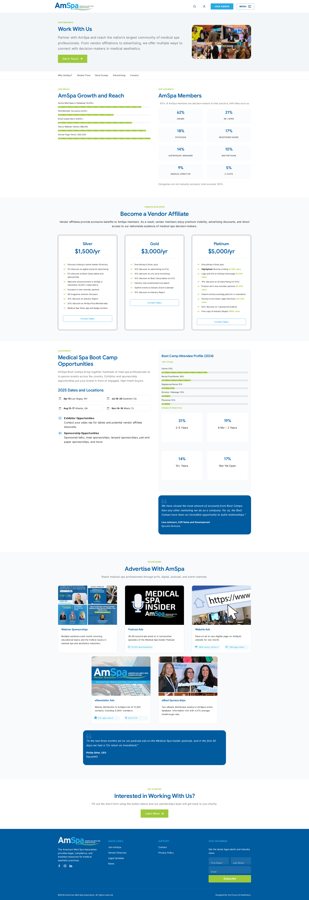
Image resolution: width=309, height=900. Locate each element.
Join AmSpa (222, 6)
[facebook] (59, 866)
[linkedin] (71, 866)
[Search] (194, 6)
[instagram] (65, 866)
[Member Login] (204, 6)
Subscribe (230, 878)
